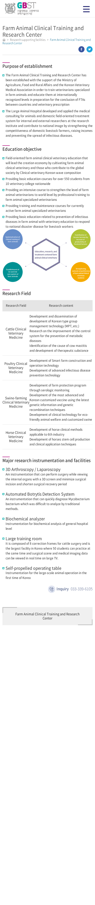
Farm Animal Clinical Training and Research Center (47, 616)
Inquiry (75, 588)
